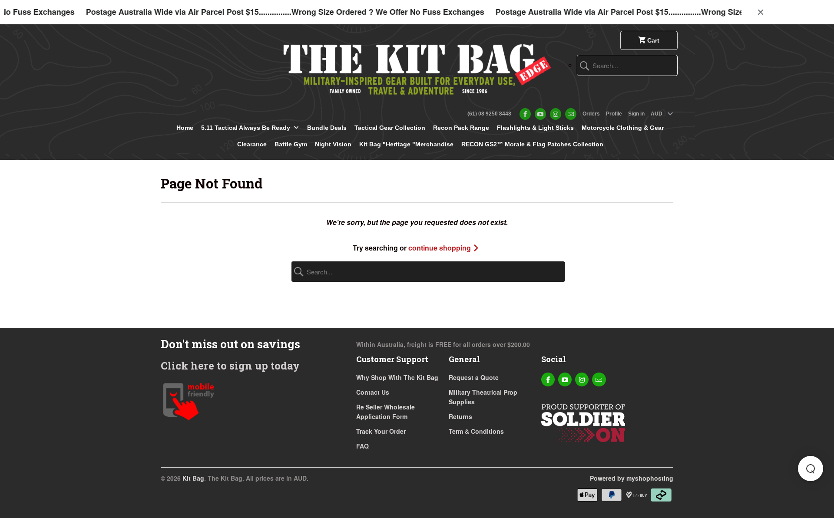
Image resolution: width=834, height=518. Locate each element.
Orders (591, 114)
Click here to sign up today (230, 366)
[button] (810, 468)
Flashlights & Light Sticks (535, 127)
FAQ (362, 446)
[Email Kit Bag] (570, 114)
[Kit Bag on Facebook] (525, 114)
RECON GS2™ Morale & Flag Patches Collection (532, 144)
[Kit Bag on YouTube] (540, 114)
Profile (614, 114)
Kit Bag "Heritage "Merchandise (406, 144)
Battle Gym (291, 144)
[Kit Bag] (417, 66)
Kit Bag (193, 478)
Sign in (636, 114)
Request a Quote (474, 377)
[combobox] (627, 65)
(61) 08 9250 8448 (489, 114)
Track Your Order (381, 431)
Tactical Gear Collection (389, 127)
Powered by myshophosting (631, 478)
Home (184, 127)
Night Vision (333, 144)
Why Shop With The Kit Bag (397, 377)
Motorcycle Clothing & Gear (623, 127)
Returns (460, 416)
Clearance (252, 144)
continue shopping (440, 248)
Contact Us (372, 392)
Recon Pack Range (461, 127)
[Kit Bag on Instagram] (555, 114)
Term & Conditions (476, 431)
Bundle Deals (327, 127)
